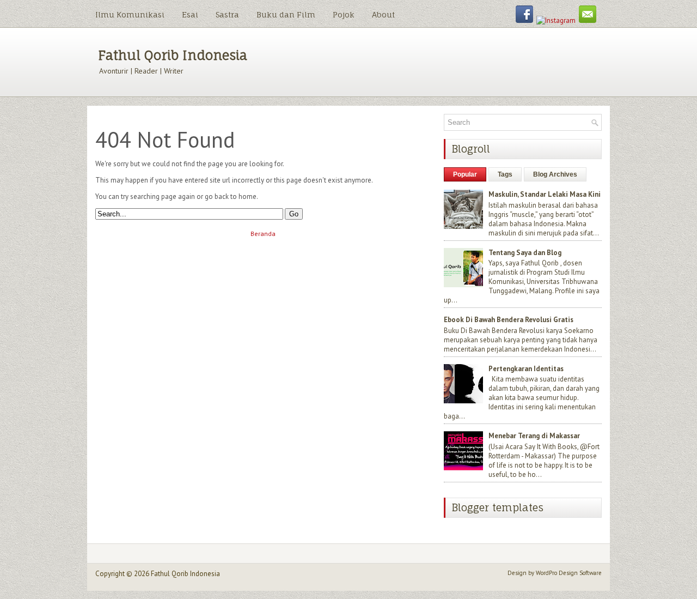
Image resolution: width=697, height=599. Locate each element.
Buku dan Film (285, 14)
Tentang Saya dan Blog (524, 252)
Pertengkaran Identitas (526, 368)
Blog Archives (555, 174)
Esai (190, 14)
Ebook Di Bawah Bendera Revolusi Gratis (508, 319)
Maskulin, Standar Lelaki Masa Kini (544, 194)
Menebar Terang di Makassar (534, 435)
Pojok (343, 14)
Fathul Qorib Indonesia (172, 55)
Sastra (227, 14)
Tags (505, 174)
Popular (465, 174)
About (383, 14)
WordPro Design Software (569, 573)
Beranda (263, 233)
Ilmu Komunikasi (129, 14)
